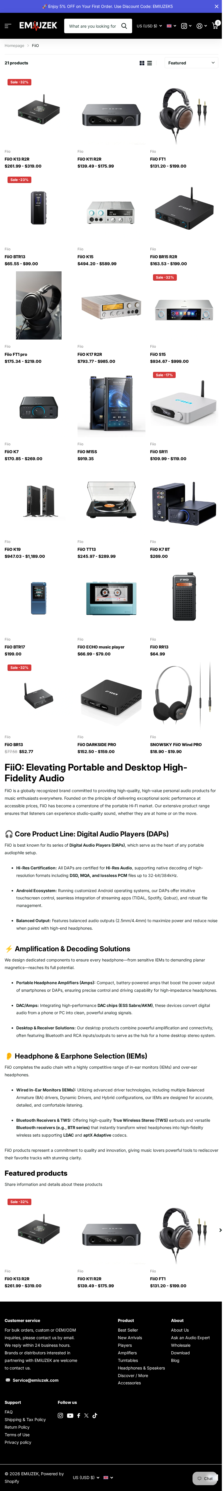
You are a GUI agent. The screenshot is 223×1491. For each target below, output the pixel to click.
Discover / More (133, 1375)
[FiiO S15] (184, 305)
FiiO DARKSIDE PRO (97, 744)
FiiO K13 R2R (17, 159)
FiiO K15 (85, 256)
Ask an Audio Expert (190, 1337)
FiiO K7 (12, 451)
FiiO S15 (158, 354)
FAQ (9, 1411)
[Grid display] (142, 63)
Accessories (129, 1382)
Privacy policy (18, 1442)
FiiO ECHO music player (101, 646)
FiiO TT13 (87, 549)
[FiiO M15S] (112, 403)
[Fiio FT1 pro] (39, 305)
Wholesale (180, 1345)
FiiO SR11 (159, 451)
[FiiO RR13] (184, 598)
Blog (175, 1360)
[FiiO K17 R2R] (112, 305)
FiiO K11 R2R (89, 159)
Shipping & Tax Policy (25, 1419)
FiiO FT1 (158, 159)
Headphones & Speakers (141, 1367)
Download (180, 1352)
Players (125, 1345)
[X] (86, 1415)
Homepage (14, 45)
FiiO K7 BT (160, 549)
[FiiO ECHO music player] (112, 598)
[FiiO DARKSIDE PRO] (112, 696)
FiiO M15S (87, 451)
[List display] (149, 63)
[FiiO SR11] (184, 403)
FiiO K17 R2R (90, 354)
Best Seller (128, 1330)
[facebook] (78, 1415)
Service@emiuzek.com (36, 1380)
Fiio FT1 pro (16, 354)
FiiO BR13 (14, 744)
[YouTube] (70, 1415)
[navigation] (220, 1230)
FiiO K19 (13, 549)
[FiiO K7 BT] (184, 500)
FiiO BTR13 (15, 256)
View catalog (8, 26)
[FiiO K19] (39, 500)
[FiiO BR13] (39, 696)
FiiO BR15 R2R (163, 256)
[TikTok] (95, 1415)
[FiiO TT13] (112, 500)
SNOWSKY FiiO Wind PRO (176, 744)
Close (216, 6)
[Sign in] (201, 26)
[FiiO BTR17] (39, 598)
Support (13, 1402)
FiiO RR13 (159, 646)
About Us (180, 1330)
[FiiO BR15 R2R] (184, 208)
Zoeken (124, 26)
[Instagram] (60, 1415)
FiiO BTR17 (15, 646)
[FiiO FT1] (184, 110)
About (177, 1320)
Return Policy (17, 1427)
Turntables (128, 1360)
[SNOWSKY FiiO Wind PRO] (184, 696)
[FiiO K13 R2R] (39, 110)
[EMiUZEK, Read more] (186, 26)
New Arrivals (130, 1337)
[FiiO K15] (112, 208)
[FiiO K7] (39, 403)
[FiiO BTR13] (39, 208)
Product (126, 1320)
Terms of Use (17, 1434)
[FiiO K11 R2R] (112, 110)
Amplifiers (127, 1352)
